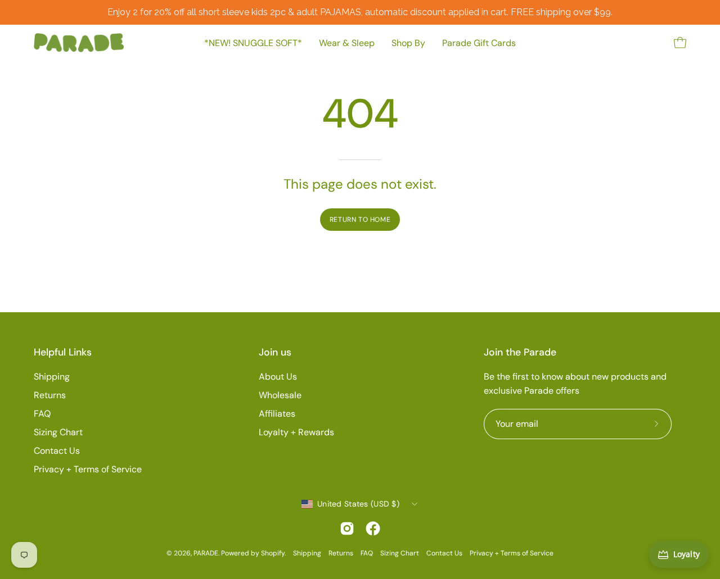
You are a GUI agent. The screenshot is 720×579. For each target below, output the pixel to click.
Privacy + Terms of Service (88, 469)
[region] (360, 12)
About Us (278, 376)
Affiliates (277, 414)
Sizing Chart (58, 432)
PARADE (206, 553)
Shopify (273, 553)
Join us (275, 352)
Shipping (52, 376)
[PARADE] (79, 42)
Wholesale (280, 395)
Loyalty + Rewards (296, 432)
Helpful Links (63, 352)
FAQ (42, 414)
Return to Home (360, 219)
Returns (50, 395)
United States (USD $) (358, 504)
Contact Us (57, 451)
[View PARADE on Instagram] (347, 528)
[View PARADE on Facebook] (372, 528)
